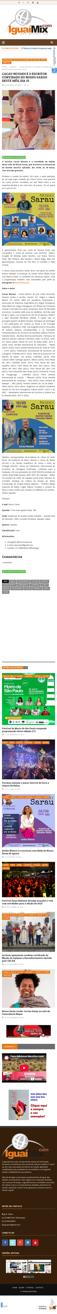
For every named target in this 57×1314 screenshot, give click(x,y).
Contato (39, 1287)
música (6, 588)
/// (26, 667)
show (6, 592)
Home (14, 1287)
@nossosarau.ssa (21, 282)
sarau (46, 588)
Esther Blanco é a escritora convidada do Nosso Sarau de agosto (28, 852)
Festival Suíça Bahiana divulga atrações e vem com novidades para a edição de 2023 (27, 902)
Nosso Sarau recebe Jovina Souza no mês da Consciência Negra (26, 1012)
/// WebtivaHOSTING (28, 1291)
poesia (27, 588)
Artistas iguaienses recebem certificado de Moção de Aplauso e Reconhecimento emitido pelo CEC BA (27, 958)
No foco (45, 865)
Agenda (5, 60)
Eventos (35, 60)
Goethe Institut (9, 585)
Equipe (21, 1287)
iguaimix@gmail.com (12, 1225)
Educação (31, 915)
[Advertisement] (28, 627)
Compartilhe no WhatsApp (15, 157)
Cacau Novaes (23, 581)
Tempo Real (6, 63)
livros (44, 585)
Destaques (26, 60)
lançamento (23, 585)
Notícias (43, 60)
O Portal (30, 1287)
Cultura (18, 60)
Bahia (12, 60)
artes (13, 581)
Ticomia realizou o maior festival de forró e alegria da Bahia (25, 784)
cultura (35, 581)
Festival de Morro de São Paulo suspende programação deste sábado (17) (24, 730)
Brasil (12, 676)
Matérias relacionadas (13, 667)
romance (37, 588)
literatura (35, 585)
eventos (44, 581)
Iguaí (46, 915)
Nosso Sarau (17, 588)
